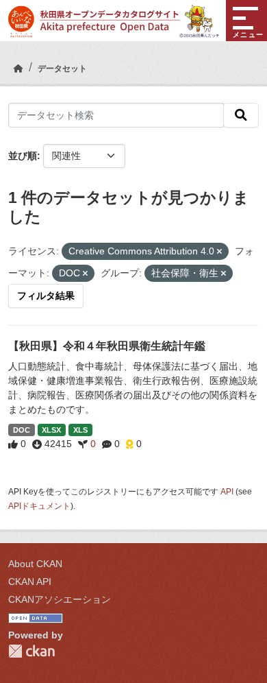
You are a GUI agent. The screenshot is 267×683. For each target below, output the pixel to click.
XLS (80, 430)
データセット (62, 68)
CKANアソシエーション (59, 599)
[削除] (219, 252)
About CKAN (35, 563)
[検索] (241, 115)
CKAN (31, 651)
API (226, 491)
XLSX (51, 430)
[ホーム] (18, 68)
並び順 (22, 155)
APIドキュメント (39, 506)
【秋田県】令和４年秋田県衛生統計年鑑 (106, 346)
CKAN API (29, 581)
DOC (21, 430)
